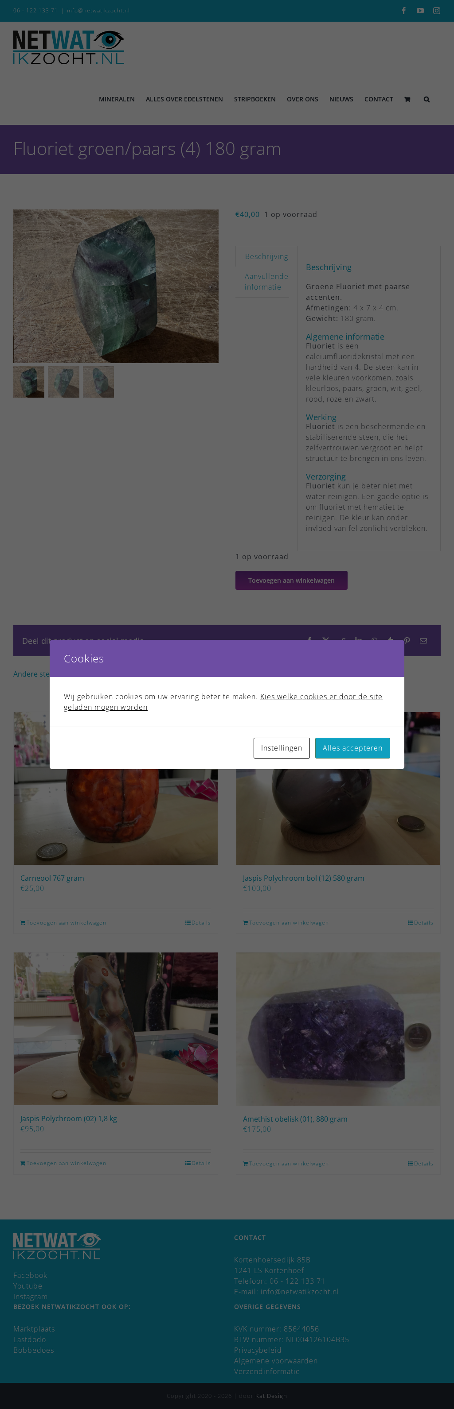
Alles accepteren (353, 748)
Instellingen (281, 748)
